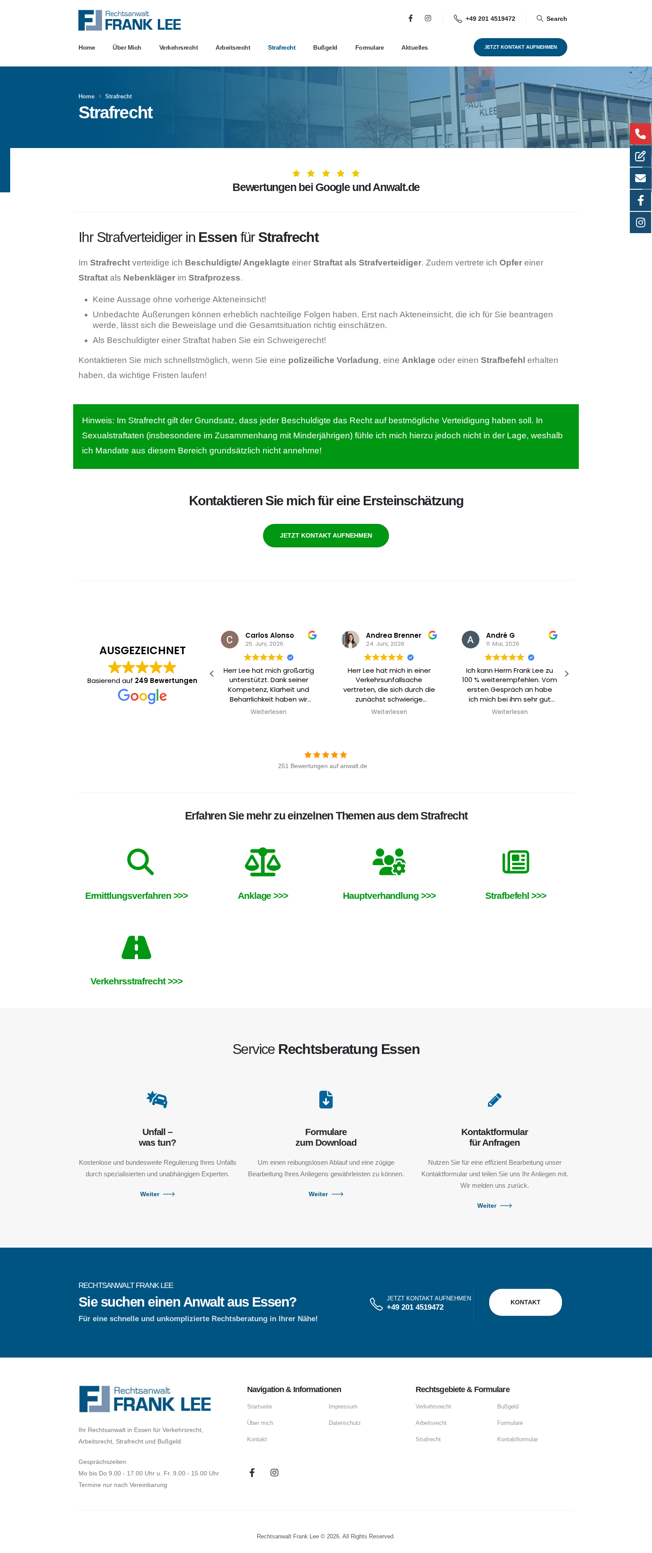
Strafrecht (281, 47)
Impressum (343, 1407)
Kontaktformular (517, 1439)
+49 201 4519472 (415, 1307)
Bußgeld (325, 47)
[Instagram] (428, 18)
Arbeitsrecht (233, 47)
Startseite (259, 1407)
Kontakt (257, 1439)
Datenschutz (345, 1423)
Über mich (127, 47)
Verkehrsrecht (178, 47)
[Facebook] (411, 18)
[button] (551, 18)
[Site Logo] (129, 20)
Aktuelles (414, 47)
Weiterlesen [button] (269, 712)
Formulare (369, 47)
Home (87, 47)
